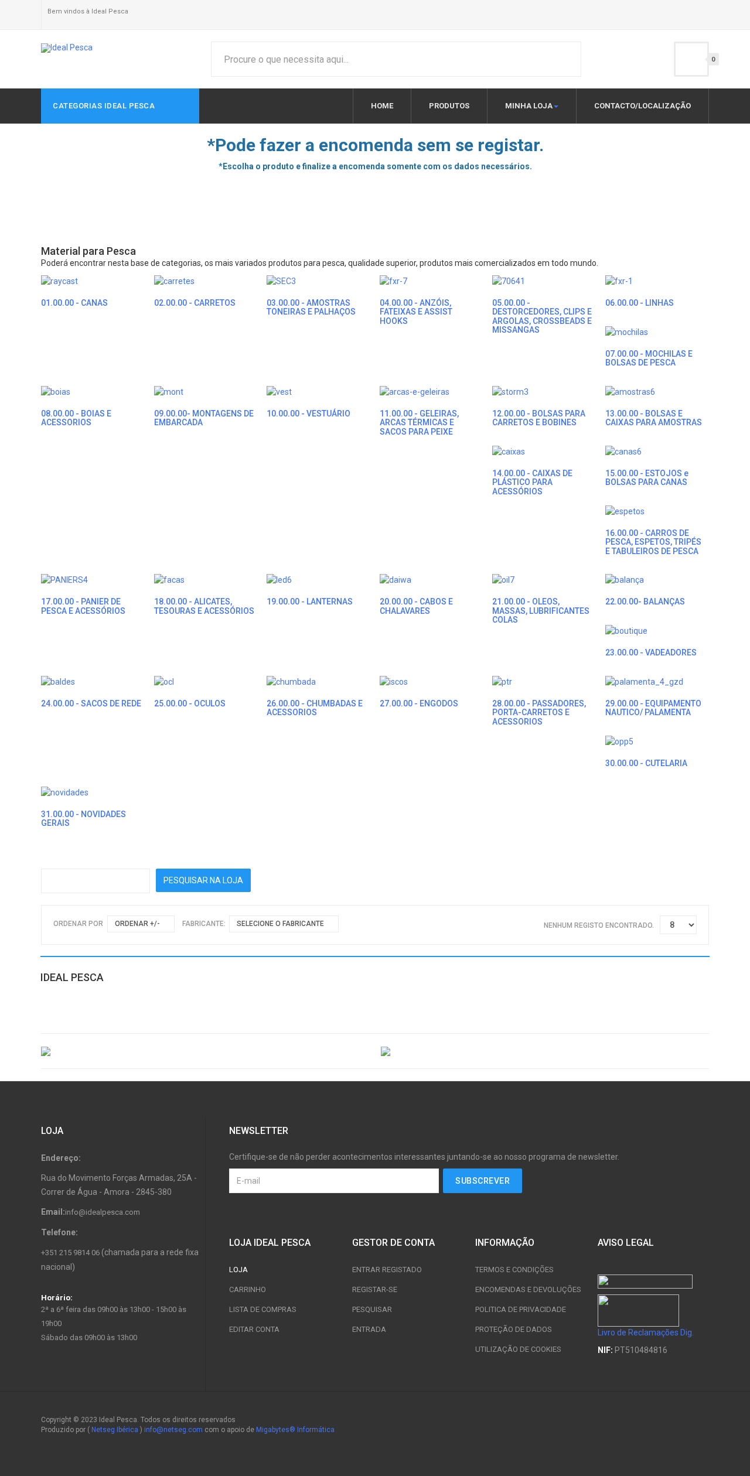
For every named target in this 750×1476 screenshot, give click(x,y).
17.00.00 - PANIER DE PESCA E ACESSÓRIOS (83, 606)
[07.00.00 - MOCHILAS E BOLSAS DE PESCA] (626, 331)
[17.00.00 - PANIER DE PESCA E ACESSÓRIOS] (64, 579)
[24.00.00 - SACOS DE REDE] (58, 681)
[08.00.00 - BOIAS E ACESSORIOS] (55, 391)
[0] (691, 59)
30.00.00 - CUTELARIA (646, 763)
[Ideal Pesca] (67, 48)
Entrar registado (387, 1269)
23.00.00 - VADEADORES (651, 652)
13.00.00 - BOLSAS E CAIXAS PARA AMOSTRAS (653, 418)
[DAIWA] (205, 1051)
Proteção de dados (513, 1329)
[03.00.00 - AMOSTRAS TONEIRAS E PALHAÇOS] (281, 280)
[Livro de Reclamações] (638, 1309)
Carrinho (247, 1289)
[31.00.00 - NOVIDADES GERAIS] (64, 791)
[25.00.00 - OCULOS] (164, 681)
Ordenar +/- (137, 924)
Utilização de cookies (518, 1349)
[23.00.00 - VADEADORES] (626, 630)
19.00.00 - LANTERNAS (310, 601)
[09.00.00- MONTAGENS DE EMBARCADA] (168, 391)
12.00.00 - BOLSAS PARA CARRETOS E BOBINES (538, 418)
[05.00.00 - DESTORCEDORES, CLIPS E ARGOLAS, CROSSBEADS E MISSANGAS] (508, 280)
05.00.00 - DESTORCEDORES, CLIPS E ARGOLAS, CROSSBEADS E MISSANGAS (542, 316)
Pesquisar (372, 1309)
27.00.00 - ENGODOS (419, 703)
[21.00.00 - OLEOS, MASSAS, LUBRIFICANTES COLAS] (503, 579)
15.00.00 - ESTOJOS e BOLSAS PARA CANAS (646, 478)
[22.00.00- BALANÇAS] (624, 579)
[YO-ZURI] (545, 1051)
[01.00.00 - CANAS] (59, 280)
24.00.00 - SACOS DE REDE (91, 703)
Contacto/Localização (642, 105)
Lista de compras (262, 1309)
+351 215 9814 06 (70, 1252)
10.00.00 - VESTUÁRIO (308, 413)
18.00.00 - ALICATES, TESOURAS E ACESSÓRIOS (204, 606)
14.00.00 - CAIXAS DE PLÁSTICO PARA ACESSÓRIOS (532, 482)
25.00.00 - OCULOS (190, 703)
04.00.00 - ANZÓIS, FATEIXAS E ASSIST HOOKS (416, 312)
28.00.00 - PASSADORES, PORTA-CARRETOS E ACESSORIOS (539, 712)
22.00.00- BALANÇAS (645, 601)
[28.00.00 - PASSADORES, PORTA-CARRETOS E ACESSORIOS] (502, 681)
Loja (238, 1269)
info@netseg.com (173, 1430)
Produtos (449, 105)
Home (382, 105)
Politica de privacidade (520, 1309)
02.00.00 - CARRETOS (195, 303)
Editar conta (254, 1329)
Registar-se (374, 1289)
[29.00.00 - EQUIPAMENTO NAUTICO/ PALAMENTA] (644, 681)
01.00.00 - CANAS (74, 303)
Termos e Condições (514, 1269)
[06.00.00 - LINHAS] (619, 280)
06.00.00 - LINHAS (639, 303)
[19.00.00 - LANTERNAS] (279, 579)
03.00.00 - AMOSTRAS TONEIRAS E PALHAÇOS (311, 307)
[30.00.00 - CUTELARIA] (619, 741)
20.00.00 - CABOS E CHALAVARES (416, 606)
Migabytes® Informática (295, 1430)
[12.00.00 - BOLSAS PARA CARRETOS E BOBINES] (510, 391)
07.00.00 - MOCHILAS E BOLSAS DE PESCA (649, 358)
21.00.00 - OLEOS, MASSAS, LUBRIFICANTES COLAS (540, 610)
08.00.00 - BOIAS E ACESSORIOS (76, 418)
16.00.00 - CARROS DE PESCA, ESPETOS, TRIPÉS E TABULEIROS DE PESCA (653, 542)
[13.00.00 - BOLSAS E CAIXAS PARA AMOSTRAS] (630, 391)
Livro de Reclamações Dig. (646, 1332)
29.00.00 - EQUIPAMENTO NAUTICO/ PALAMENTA (653, 708)
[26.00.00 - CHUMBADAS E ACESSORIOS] (291, 681)
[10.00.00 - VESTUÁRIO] (279, 391)
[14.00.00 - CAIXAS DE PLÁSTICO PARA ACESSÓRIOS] (508, 451)
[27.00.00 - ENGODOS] (394, 681)
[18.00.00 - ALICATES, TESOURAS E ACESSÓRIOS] (169, 579)
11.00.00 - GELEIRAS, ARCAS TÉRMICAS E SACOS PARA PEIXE (419, 422)
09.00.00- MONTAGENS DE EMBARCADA (204, 418)
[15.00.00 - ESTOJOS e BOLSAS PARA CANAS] (623, 451)
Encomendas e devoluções (528, 1289)
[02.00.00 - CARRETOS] (174, 280)
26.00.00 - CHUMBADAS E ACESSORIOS (315, 708)
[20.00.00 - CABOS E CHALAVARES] (395, 579)
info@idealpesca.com (102, 1212)
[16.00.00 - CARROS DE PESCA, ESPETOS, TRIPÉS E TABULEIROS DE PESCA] (625, 510)
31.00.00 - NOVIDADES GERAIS (83, 818)
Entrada (369, 1329)
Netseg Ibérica (114, 1430)
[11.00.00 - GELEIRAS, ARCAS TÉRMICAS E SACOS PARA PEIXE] (414, 391)
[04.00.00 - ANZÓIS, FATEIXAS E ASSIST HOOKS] (393, 280)
